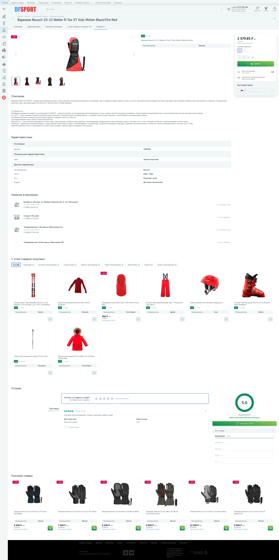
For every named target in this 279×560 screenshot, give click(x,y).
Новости (68, 3)
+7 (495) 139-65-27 (31, 207)
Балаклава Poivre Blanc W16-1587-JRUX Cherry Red (120, 304)
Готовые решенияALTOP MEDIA (196, 552)
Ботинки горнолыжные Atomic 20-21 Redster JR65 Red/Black (252, 304)
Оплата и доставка (103, 3)
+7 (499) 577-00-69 (31, 219)
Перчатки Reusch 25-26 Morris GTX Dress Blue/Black (30, 512)
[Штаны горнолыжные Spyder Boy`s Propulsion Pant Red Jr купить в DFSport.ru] (165, 285)
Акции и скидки (17, 3)
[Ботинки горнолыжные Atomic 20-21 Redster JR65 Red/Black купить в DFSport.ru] (253, 285)
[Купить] (50, 319)
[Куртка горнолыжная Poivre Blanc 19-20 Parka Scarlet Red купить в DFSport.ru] (77, 339)
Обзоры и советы (82, 3)
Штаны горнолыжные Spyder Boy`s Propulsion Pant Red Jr (164, 304)
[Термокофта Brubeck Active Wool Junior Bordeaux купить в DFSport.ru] (77, 285)
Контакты (118, 3)
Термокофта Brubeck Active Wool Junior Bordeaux (74, 304)
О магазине (56, 3)
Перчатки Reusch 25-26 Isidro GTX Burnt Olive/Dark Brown (162, 512)
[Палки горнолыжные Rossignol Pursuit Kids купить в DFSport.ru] (33, 339)
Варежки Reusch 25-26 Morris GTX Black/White (120, 511)
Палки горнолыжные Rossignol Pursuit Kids (31, 356)
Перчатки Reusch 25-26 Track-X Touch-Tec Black (77, 511)
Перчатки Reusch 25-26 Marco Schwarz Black (208, 511)
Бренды (99, 543)
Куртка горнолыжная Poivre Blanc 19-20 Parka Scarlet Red (76, 357)
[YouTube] (125, 552)
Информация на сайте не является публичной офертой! (175, 555)
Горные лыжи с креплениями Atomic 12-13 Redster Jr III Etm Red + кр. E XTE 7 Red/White (32, 304)
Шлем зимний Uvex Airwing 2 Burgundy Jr (206, 303)
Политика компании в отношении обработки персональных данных (175, 550)
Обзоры (154, 543)
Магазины (31, 3)
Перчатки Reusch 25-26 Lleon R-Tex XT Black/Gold (249, 512)
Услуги (119, 543)
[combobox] (241, 90)
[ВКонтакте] (131, 552)
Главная (5, 3)
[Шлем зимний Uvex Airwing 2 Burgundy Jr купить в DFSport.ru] (209, 285)
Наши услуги (43, 3)
